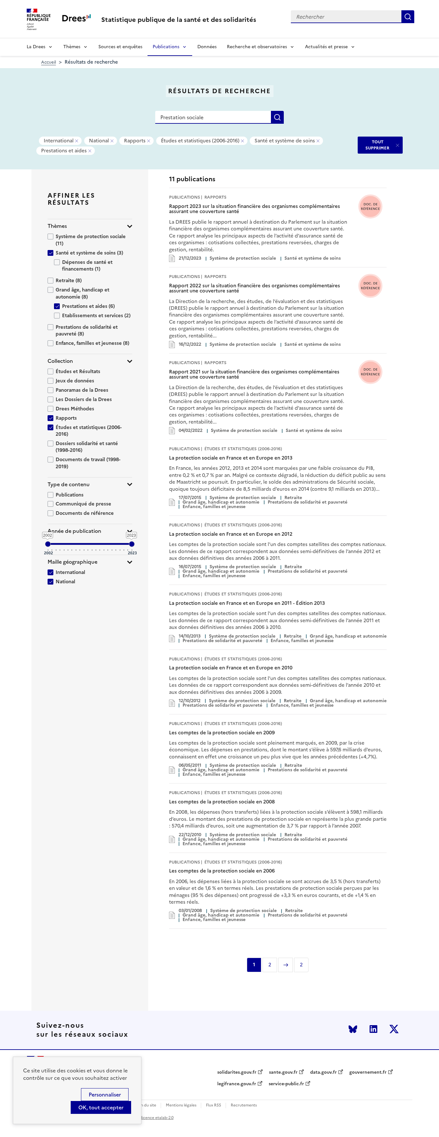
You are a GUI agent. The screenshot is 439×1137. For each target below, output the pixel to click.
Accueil (48, 62)
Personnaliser (105, 1094)
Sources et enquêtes (120, 46)
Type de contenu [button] (69, 484)
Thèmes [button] (57, 226)
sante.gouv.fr (283, 1072)
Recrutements (244, 1105)
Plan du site (145, 1105)
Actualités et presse (326, 46)
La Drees (36, 46)
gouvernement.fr (368, 1072)
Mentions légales (181, 1105)
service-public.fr (286, 1084)
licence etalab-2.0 (157, 1118)
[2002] (48, 544)
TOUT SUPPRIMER (377, 145)
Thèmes (71, 46)
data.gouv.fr (323, 1072)
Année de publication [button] (74, 531)
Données (207, 46)
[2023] (132, 544)
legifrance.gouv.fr (236, 1084)
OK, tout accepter (100, 1107)
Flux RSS (213, 1105)
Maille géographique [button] (72, 562)
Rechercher (407, 16)
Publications (166, 46)
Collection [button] (60, 361)
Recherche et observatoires (257, 46)
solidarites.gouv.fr (236, 1072)
